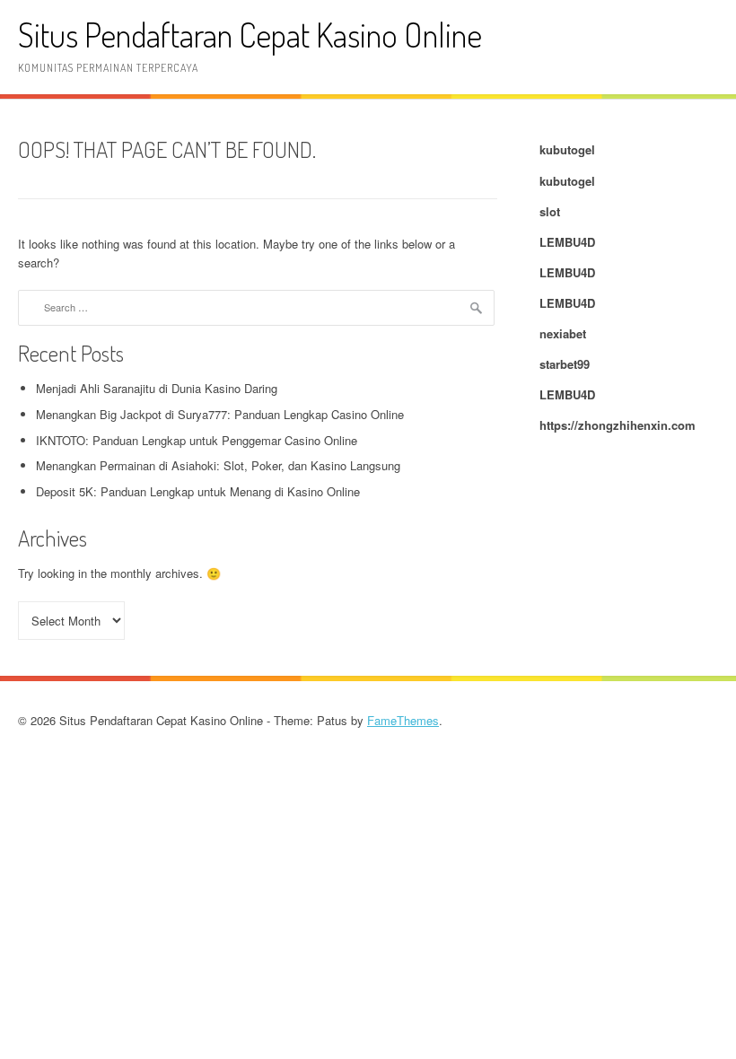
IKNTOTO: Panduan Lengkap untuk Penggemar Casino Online (196, 440)
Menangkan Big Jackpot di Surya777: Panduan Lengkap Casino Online (220, 414)
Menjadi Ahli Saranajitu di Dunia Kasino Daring (156, 388)
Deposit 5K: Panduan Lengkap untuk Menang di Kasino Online (198, 491)
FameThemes (403, 720)
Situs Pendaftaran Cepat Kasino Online (250, 34)
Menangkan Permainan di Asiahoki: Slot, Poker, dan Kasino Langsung (218, 465)
